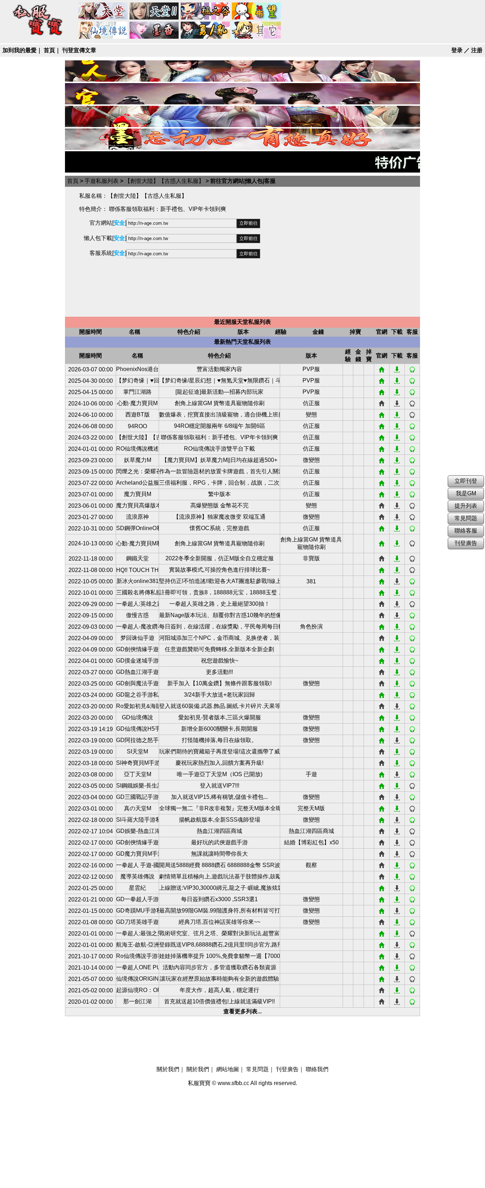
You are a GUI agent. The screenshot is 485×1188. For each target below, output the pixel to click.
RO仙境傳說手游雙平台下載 (219, 449)
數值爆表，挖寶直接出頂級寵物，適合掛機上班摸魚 (219, 415)
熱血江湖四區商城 (219, 831)
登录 (457, 50)
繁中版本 (219, 494)
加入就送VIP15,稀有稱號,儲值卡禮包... (219, 797)
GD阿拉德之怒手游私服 (137, 740)
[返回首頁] (38, 36)
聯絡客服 (465, 531)
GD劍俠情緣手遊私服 (137, 649)
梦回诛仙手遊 (137, 638)
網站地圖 (227, 1069)
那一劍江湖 (137, 1001)
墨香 (154, 30)
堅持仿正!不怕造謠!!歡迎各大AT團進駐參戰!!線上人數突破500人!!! (219, 581)
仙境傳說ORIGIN (137, 979)
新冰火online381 (137, 581)
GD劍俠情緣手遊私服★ (137, 842)
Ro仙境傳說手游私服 (137, 956)
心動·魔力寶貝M (137, 403)
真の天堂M (137, 808)
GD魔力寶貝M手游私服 (137, 854)
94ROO (137, 426)
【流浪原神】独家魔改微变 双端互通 (219, 517)
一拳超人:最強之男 (137, 933)
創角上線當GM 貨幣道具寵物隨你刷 (220, 403)
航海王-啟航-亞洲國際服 (137, 945)
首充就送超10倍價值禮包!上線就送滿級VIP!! (219, 1001)
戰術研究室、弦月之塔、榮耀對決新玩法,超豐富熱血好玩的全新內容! (219, 933)
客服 (412, 369)
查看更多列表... (242, 1011)
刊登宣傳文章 (79, 50)
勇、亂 (205, 30)
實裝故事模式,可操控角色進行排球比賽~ (219, 570)
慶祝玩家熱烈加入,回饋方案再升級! (219, 763)
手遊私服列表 (102, 181)
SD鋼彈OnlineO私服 (137, 528)
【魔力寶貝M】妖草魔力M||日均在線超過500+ (219, 460)
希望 (257, 11)
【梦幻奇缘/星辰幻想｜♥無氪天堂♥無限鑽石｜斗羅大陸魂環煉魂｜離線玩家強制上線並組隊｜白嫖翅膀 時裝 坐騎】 (219, 380)
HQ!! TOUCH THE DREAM (137, 570)
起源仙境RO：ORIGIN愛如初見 (137, 990)
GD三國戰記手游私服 (137, 797)
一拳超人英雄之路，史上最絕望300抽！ (219, 604)
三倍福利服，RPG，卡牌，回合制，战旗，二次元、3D (219, 483)
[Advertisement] (340, 252)
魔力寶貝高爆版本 (137, 505)
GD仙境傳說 (137, 717)
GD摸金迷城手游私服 (137, 661)
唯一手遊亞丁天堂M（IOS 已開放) (219, 774)
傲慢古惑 (137, 615)
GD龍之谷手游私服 (137, 695)
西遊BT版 (137, 415)
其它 (257, 30)
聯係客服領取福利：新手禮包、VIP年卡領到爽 (219, 437)
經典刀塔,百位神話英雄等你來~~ (219, 922)
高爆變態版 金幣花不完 (219, 505)
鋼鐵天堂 (137, 558)
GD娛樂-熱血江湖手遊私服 (137, 831)
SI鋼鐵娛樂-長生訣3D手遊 (137, 786)
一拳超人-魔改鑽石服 (137, 626)
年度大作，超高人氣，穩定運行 (219, 990)
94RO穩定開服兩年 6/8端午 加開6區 (219, 426)
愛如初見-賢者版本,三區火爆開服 (219, 717)
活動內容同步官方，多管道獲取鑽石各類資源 (219, 967)
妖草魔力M (137, 460)
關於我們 (168, 1069)
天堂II (154, 11)
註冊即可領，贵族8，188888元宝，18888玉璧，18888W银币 (219, 592)
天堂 (103, 11)
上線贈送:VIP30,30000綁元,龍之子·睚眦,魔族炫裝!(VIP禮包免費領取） (219, 888)
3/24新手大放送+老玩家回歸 (219, 695)
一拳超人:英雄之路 (137, 604)
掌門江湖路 (137, 392)
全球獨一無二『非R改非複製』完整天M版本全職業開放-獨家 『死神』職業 (219, 808)
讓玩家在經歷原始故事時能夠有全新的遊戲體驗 (219, 979)
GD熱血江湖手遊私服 (137, 672)
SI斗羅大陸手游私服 (137, 820)
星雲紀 (137, 888)
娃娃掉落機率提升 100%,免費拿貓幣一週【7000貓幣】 (219, 956)
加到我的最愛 (19, 50)
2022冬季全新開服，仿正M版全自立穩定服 (219, 558)
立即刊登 (465, 481)
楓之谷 (205, 11)
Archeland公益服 (137, 483)
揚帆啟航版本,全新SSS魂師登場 (219, 820)
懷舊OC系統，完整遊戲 (219, 528)
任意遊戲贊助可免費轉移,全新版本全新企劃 (219, 649)
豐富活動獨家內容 (219, 369)
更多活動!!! (219, 672)
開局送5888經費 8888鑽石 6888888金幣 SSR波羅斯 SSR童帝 (219, 865)
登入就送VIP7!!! (219, 786)
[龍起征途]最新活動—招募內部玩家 (219, 392)
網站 (381, 369)
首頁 (49, 50)
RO (103, 30)
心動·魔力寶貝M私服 (137, 543)
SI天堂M (137, 751)
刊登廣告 (287, 1069)
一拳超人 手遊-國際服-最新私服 (137, 865)
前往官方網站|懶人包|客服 (243, 181)
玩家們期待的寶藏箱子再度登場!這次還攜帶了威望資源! (219, 751)
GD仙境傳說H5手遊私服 (137, 729)
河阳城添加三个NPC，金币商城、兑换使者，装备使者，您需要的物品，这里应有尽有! (219, 638)
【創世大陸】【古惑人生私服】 (164, 181)
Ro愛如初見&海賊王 (137, 706)
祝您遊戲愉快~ (219, 661)
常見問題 (257, 1069)
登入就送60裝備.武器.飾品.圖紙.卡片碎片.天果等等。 (219, 706)
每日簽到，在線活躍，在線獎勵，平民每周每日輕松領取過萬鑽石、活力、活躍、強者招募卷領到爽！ (219, 626)
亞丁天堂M (137, 774)
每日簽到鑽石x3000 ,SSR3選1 (219, 899)
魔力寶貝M (137, 494)
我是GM (466, 493)
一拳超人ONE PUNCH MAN (137, 967)
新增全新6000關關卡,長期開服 (219, 729)
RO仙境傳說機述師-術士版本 (137, 449)
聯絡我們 (317, 1069)
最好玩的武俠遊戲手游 (219, 842)
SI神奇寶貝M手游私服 (137, 763)
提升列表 (465, 506)
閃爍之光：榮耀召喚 (137, 471)
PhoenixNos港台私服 (137, 369)
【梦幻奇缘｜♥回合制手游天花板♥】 (137, 380)
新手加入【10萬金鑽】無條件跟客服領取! (219, 683)
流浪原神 (137, 517)
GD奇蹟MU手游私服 (137, 911)
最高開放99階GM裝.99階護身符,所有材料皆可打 (219, 911)
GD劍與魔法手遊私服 (137, 683)
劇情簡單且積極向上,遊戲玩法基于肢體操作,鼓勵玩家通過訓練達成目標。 (219, 876)
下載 (396, 369)
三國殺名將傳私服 (137, 592)
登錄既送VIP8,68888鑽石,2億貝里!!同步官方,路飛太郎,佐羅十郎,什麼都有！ (219, 945)
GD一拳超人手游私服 (137, 899)
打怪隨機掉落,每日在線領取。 (219, 740)
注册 (477, 50)
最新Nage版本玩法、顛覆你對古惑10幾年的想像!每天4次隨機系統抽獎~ (219, 615)
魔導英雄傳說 (137, 876)
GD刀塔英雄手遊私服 (137, 922)
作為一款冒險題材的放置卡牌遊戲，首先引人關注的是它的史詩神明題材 (219, 471)
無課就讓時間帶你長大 (219, 854)
